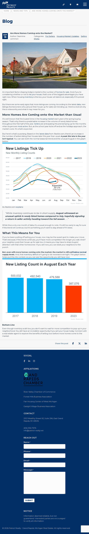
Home (6, 11)
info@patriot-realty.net (33, 430)
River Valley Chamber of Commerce (39, 392)
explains (19, 207)
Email (27, 461)
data (79, 104)
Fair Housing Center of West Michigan (40, 401)
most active (23, 126)
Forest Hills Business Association (38, 397)
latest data (44, 134)
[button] (85, 4)
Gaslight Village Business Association (39, 406)
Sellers (37, 124)
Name (27, 442)
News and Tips (20, 11)
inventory (29, 97)
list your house (35, 94)
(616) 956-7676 (30, 428)
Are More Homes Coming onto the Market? (31, 33)
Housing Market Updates (68, 36)
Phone (27, 451)
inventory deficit (31, 254)
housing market (47, 119)
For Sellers (50, 36)
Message (28, 470)
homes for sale (62, 92)
